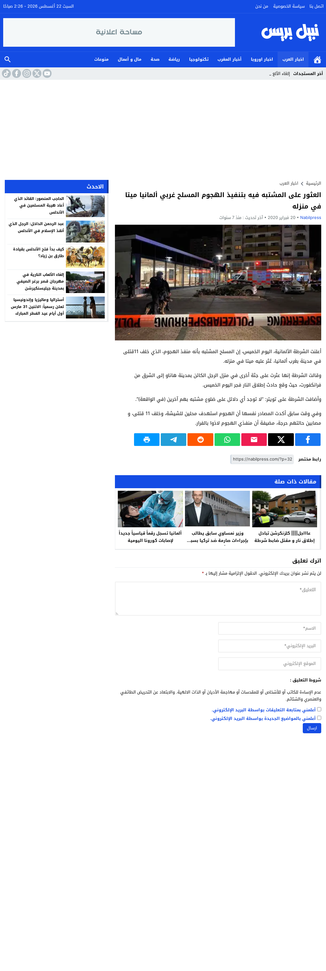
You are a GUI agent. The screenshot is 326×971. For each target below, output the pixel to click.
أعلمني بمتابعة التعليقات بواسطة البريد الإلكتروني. (264, 710)
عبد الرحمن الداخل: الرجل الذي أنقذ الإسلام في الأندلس (36, 227)
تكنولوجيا (199, 59)
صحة (155, 59)
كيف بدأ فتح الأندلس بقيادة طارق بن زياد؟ (38, 253)
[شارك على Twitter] (281, 439)
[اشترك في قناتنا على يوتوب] (46, 73)
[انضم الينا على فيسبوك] (16, 73)
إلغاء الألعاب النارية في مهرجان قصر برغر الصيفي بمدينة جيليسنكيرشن (40, 281)
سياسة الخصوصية (289, 6)
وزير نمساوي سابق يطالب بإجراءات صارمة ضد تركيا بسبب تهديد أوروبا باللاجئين (217, 540)
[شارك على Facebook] (308, 439)
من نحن (261, 6)
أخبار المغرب (229, 59)
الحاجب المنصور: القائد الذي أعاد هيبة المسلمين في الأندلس (39, 205)
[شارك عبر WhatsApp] (227, 439)
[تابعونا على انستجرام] (26, 73)
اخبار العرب (293, 59)
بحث (7, 59)
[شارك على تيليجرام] (173, 439)
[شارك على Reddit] (200, 439)
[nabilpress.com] (279, 32)
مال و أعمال (129, 59)
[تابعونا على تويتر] (36, 73)
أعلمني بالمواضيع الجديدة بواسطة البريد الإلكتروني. (263, 718)
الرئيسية (317, 59)
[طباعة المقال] (147, 439)
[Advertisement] (163, 127)
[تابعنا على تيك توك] (6, 73)
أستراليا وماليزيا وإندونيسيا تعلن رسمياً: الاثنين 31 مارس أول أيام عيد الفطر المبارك (37, 306)
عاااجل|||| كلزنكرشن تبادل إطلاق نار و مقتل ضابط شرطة (284, 536)
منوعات (101, 59)
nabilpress (310, 218)
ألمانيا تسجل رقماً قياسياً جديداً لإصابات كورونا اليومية (150, 536)
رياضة (174, 59)
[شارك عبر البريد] (254, 439)
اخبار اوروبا (262, 59)
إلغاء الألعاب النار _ (273, 74)
